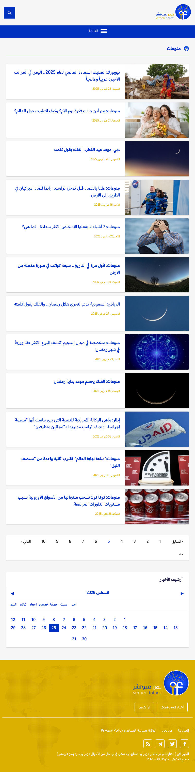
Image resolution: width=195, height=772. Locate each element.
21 (94, 627)
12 (13, 619)
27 (33, 627)
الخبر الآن (183, 754)
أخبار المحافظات (172, 707)
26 (43, 627)
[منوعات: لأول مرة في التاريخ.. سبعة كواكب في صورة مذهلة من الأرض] (157, 275)
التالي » (26, 541)
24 (64, 627)
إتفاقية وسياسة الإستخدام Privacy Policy (128, 730)
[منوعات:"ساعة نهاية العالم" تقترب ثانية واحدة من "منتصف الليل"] (157, 468)
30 (84, 639)
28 (23, 627)
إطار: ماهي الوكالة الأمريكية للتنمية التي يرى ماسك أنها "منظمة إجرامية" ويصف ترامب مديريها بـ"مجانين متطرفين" (67, 423)
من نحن (167, 730)
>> (181, 554)
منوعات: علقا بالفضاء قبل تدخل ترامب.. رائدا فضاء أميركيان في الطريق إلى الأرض (67, 191)
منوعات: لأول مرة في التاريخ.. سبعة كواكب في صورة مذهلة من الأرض (69, 269)
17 (135, 627)
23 (74, 627)
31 (74, 639)
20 (104, 627)
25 (54, 627)
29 (13, 627)
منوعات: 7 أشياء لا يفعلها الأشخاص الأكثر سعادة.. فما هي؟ (71, 227)
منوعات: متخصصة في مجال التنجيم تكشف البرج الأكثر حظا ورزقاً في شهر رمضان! (67, 346)
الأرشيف (144, 707)
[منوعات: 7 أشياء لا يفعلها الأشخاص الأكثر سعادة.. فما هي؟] (157, 236)
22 (84, 627)
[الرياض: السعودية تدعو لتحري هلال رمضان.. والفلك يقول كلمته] (157, 314)
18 (125, 627)
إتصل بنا (183, 730)
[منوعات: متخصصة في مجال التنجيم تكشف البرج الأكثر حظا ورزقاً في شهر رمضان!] (157, 352)
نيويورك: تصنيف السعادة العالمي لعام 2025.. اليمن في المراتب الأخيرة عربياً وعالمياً (67, 75)
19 (115, 627)
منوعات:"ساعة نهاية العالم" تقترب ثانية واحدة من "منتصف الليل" (70, 462)
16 (145, 627)
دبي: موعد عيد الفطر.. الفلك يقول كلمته (87, 149)
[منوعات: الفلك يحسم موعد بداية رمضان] (157, 391)
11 (23, 619)
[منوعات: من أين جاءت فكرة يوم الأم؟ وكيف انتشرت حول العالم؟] (157, 120)
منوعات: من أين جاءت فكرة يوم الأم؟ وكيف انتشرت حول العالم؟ (67, 111)
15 (155, 627)
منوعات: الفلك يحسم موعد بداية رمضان (87, 381)
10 (43, 541)
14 (166, 627)
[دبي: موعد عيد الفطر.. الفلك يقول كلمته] (157, 159)
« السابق (178, 541)
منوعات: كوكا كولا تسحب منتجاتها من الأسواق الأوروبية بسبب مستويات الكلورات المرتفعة (69, 500)
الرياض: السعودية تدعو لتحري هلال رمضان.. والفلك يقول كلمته (67, 304)
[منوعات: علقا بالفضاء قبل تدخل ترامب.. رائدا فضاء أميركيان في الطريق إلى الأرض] (157, 198)
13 (176, 627)
